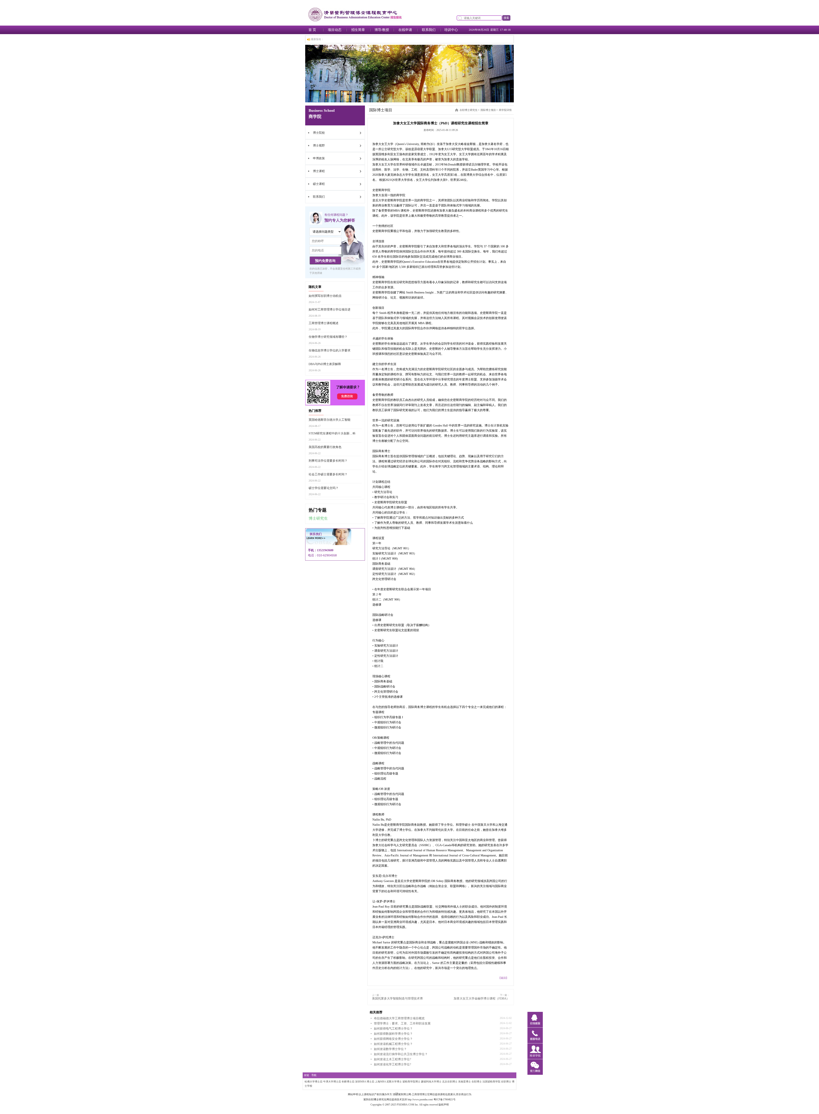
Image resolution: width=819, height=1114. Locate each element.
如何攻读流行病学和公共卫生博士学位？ (401, 1054)
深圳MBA (360, 1081)
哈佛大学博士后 (313, 1081)
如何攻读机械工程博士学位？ (393, 1044)
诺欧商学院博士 (411, 1081)
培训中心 (451, 30)
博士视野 (319, 145)
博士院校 (319, 132)
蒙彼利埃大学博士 (431, 1081)
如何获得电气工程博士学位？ (393, 1028)
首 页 (312, 30)
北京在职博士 (449, 1081)
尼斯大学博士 (394, 1081)
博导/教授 (382, 30)
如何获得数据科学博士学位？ (393, 1033)
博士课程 (319, 171)
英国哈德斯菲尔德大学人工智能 (329, 419)
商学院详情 (505, 110)
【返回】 (503, 977)
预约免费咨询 (325, 261)
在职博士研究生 (469, 110)
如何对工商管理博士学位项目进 (329, 309)
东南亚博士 (464, 1081)
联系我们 (429, 30)
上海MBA (380, 1081)
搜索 (506, 17)
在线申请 (405, 30)
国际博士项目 (488, 110)
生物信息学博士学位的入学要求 (329, 350)
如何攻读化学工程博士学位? (392, 1064)
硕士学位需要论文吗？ (323, 488)
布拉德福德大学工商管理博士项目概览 (399, 1018)
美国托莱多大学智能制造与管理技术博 (397, 998)
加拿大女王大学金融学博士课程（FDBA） (481, 998)
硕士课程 (319, 184)
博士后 (370, 1081)
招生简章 (358, 30)
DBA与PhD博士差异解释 (325, 364)
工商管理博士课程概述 (323, 323)
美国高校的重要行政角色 (325, 447)
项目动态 (334, 30)
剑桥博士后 (348, 1081)
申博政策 (319, 158)
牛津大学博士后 (332, 1081)
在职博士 (477, 1081)
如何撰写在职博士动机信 (325, 295)
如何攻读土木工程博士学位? (392, 1059)
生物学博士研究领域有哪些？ (328, 336)
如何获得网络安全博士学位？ (393, 1038)
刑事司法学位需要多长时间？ (328, 460)
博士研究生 (318, 518)
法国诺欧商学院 (491, 1081)
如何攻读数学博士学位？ (390, 1049)
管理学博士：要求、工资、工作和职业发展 (402, 1023)
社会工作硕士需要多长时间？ (328, 474)
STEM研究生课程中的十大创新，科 (332, 433)
